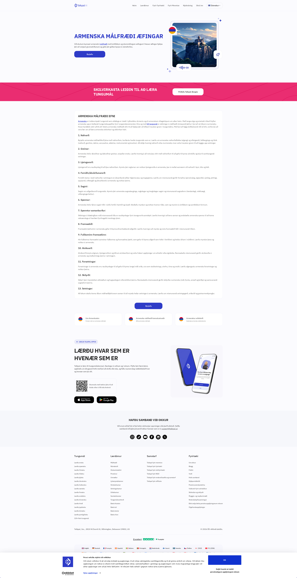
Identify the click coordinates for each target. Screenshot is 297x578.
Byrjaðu (90, 54)
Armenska (82, 121)
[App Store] (84, 399)
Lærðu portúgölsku (81, 515)
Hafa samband (194, 477)
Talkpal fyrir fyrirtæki (154, 466)
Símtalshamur (116, 485)
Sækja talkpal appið (87, 342)
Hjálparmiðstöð (194, 481)
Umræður (114, 477)
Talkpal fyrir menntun (154, 463)
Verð (190, 474)
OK (224, 560)
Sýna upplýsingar (90, 573)
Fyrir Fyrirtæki (158, 5)
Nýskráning (187, 5)
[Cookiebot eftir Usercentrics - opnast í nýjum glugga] (68, 573)
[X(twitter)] (164, 437)
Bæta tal (114, 507)
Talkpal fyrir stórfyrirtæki (156, 470)
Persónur (114, 474)
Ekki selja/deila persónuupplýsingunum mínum (206, 503)
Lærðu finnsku (79, 492)
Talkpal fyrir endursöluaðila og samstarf (161, 477)
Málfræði (114, 463)
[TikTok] (138, 437)
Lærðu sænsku (79, 489)
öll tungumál (152, 124)
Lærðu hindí (78, 503)
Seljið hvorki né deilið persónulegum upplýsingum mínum (224, 570)
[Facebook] (151, 437)
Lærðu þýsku (78, 477)
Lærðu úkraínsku (80, 481)
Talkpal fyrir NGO (153, 474)
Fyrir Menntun (173, 5)
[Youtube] (145, 437)
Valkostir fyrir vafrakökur (198, 489)
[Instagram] (132, 437)
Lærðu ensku (79, 463)
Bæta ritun (114, 515)
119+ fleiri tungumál (81, 518)
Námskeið (114, 466)
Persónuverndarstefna (197, 485)
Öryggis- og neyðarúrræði (198, 496)
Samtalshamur (116, 496)
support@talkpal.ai (170, 429)
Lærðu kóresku (79, 511)
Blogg (191, 466)
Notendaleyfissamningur (198, 500)
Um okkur (192, 463)
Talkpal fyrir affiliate (154, 481)
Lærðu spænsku (80, 466)
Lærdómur (144, 5)
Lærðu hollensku (80, 485)
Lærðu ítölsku (79, 474)
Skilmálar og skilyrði (196, 492)
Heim (134, 5)
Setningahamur (116, 489)
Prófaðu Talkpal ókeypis (188, 92)
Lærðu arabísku (80, 496)
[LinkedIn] (158, 437)
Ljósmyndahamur (117, 481)
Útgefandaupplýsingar (197, 507)
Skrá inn (199, 5)
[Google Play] (106, 399)
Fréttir (191, 470)
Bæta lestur (115, 511)
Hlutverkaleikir (116, 470)
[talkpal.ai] (80, 5)
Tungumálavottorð (117, 500)
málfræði (103, 44)
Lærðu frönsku (79, 470)
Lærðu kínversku (80, 500)
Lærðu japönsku (80, 507)
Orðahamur (115, 492)
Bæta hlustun (115, 503)
